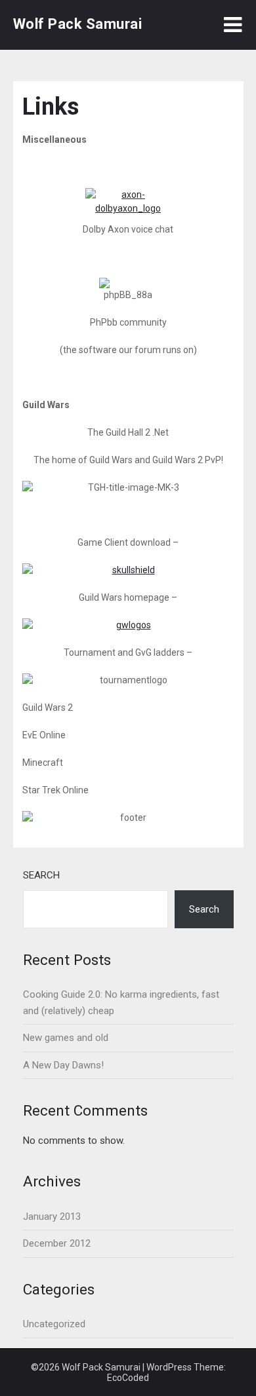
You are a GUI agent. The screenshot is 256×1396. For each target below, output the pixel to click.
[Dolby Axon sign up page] (128, 205)
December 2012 (57, 1243)
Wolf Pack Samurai (77, 24)
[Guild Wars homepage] (128, 625)
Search (41, 875)
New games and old (65, 1038)
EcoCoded (128, 1377)
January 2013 (52, 1216)
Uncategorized (54, 1324)
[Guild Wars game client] (128, 570)
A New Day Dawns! (63, 1065)
